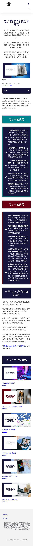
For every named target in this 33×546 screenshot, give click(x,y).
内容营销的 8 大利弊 (9, 430)
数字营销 (4, 85)
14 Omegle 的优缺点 (9, 453)
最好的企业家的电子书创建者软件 (15, 346)
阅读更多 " (4, 385)
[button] (28, 4)
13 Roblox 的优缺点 (8, 383)
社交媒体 (10, 85)
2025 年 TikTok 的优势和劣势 (12, 406)
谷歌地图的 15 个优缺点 (10, 476)
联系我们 (5, 518)
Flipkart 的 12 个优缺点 (10, 499)
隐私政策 (5, 514)
